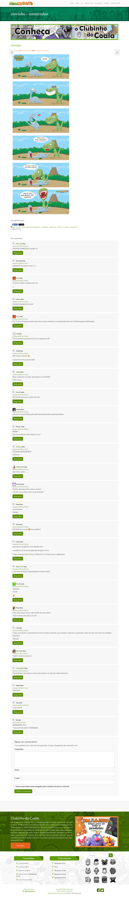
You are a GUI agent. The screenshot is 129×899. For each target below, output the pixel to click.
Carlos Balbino (20, 668)
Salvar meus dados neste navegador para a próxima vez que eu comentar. (42, 786)
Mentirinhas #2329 (60, 874)
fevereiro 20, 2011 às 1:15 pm (20, 263)
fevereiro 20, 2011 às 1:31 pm (20, 319)
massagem (44, 227)
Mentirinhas (52, 227)
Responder (18, 253)
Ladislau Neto (20, 467)
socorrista (66, 227)
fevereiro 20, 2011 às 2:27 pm (20, 412)
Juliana (18, 372)
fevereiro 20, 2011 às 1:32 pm (20, 336)
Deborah (18, 392)
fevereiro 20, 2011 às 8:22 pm (21, 469)
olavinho (59, 227)
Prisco (17, 278)
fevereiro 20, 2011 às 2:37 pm (20, 449)
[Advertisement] (64, 806)
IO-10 (30, 880)
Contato (106, 3)
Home (72, 3)
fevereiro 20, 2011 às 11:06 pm (21, 527)
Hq (82, 3)
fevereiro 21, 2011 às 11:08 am (21, 630)
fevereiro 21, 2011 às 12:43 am (21, 586)
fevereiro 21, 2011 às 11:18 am (20, 653)
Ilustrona (46, 51)
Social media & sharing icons (56, 893)
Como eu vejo (88, 3)
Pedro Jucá (19, 243)
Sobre (77, 3)
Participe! (20, 845)
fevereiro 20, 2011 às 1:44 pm (20, 374)
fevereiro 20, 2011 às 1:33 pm (20, 353)
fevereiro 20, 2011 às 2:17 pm (20, 395)
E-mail (16, 778)
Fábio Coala (15, 51)
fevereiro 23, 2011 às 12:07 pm (21, 705)
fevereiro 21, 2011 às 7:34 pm (20, 688)
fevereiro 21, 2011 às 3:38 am (20, 610)
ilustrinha (98, 3)
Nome (16, 770)
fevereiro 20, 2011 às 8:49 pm (21, 487)
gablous (18, 299)
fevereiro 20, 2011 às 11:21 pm (21, 544)
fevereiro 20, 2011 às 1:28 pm (20, 281)
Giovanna (19, 447)
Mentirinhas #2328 (60, 877)
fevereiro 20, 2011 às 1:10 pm (20, 246)
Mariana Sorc (20, 566)
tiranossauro (73, 227)
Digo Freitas (19, 651)
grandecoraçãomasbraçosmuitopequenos (28, 227)
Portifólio (114, 3)
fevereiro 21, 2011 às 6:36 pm (20, 671)
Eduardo (18, 584)
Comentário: (18, 749)
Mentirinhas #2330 (60, 870)
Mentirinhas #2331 (60, 863)
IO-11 (27, 863)
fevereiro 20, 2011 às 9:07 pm (21, 507)
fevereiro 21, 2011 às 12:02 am (21, 569)
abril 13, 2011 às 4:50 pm (19, 722)
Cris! (17, 333)
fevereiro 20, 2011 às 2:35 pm (20, 429)
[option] (64, 32)
